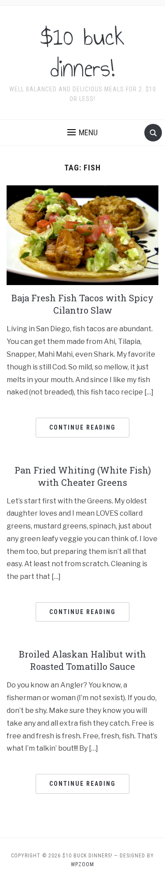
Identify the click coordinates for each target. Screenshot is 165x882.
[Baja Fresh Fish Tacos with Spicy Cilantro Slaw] (82, 235)
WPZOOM (82, 864)
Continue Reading (82, 427)
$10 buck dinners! (82, 52)
